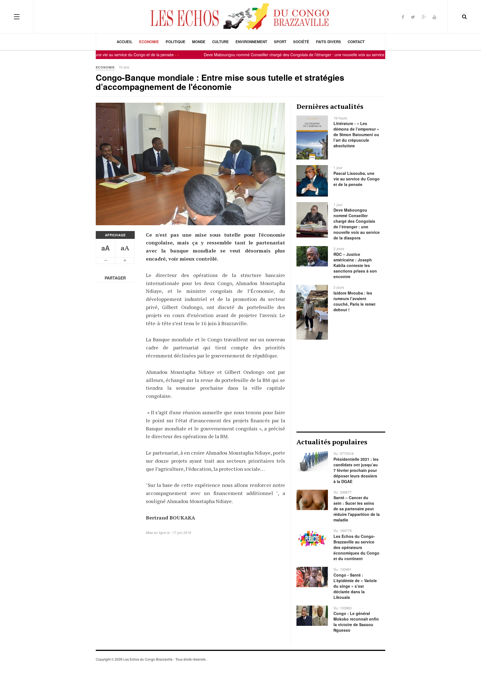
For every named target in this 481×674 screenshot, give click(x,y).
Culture (220, 41)
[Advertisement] (340, 385)
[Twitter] (413, 17)
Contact (356, 41)
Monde (198, 41)
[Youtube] (434, 17)
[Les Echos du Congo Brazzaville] (240, 16)
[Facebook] (403, 17)
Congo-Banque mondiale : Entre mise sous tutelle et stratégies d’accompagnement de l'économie (220, 81)
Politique (175, 41)
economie (149, 41)
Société (301, 41)
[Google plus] (424, 17)
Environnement (251, 41)
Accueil (124, 41)
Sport (280, 41)
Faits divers (328, 41)
